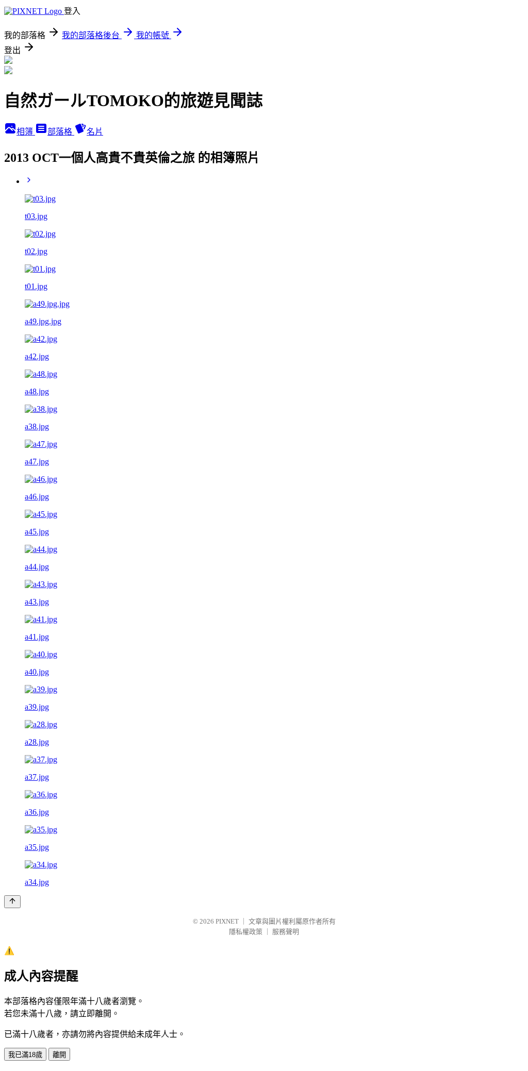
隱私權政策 (245, 931)
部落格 (60, 131)
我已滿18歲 (25, 1055)
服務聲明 (285, 931)
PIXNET (227, 921)
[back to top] (12, 901)
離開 (59, 1055)
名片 (95, 131)
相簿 (25, 131)
